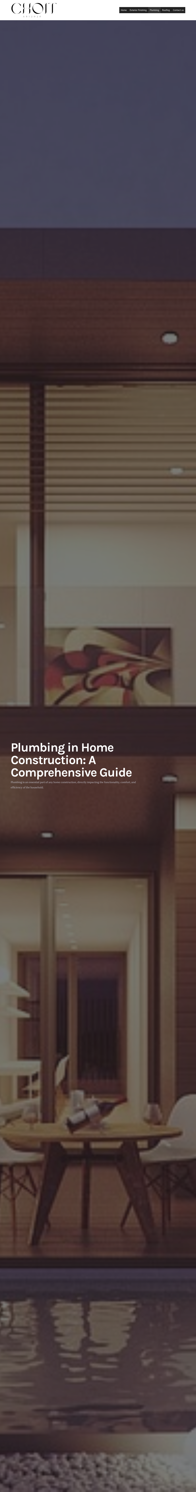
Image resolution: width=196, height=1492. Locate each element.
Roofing (166, 10)
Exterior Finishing (138, 10)
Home (124, 10)
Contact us (178, 10)
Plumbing (154, 10)
